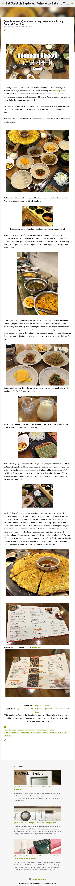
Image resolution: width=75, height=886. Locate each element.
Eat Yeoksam (30, 730)
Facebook (46, 706)
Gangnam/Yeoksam (42, 730)
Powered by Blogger (38, 879)
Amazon (41, 709)
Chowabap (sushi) (59, 91)
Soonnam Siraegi (42, 733)
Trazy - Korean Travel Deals (25, 709)
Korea (52, 730)
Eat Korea (12, 730)
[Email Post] (5, 728)
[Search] (72, 3)
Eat (6, 730)
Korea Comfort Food (11, 733)
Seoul (33, 733)
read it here (36, 647)
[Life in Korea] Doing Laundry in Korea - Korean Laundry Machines (35, 823)
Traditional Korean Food (58, 733)
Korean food (25, 733)
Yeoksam (7, 735)
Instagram (37, 706)
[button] (5, 30)
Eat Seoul (21, 730)
